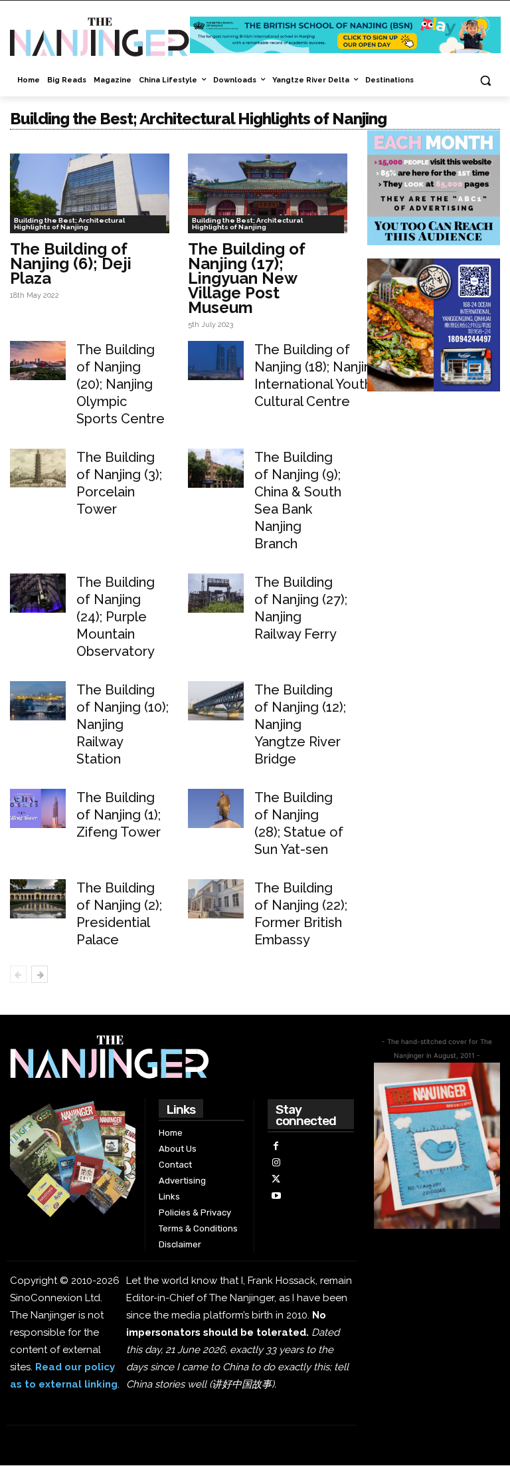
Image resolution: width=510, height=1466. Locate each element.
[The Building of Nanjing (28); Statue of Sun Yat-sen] (216, 808)
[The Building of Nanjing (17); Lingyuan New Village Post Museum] (267, 193)
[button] (485, 80)
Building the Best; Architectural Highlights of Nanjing (69, 224)
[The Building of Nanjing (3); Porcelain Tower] (38, 468)
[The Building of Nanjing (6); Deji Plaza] (89, 193)
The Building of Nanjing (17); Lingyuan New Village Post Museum (246, 278)
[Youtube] (276, 1196)
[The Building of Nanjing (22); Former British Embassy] (216, 898)
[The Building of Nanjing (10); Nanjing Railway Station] (38, 700)
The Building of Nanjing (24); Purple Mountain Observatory (115, 616)
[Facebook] (276, 1146)
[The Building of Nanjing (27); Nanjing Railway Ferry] (216, 593)
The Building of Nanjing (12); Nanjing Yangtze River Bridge (300, 724)
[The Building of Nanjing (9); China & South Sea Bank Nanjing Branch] (216, 468)
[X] (276, 1179)
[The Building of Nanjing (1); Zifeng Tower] (38, 808)
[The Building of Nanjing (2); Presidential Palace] (38, 898)
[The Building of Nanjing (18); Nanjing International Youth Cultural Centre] (216, 360)
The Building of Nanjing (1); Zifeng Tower (118, 814)
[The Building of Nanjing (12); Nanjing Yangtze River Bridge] (216, 700)
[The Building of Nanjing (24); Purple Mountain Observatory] (38, 593)
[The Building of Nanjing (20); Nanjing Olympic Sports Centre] (38, 360)
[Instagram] (276, 1162)
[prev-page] (18, 974)
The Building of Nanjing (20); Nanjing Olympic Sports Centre (120, 384)
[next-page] (39, 974)
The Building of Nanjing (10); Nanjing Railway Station (122, 724)
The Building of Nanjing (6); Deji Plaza (70, 263)
